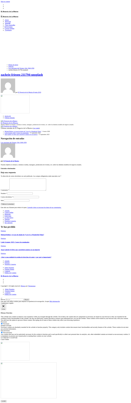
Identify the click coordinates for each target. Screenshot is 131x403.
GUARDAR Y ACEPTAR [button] (9, 338)
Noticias (8, 21)
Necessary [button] (4, 322)
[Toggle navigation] (1, 15)
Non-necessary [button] (5, 330)
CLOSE (4, 401)
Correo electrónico (7, 197)
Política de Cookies (10, 273)
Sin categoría (8, 223)
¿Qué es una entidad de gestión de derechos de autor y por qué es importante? (26, 257)
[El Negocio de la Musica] (9, 121)
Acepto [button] (47, 301)
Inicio (7, 20)
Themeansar (31, 286)
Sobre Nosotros (9, 267)
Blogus (23, 286)
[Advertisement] (65, 49)
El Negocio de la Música (9, 11)
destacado (8, 214)
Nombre (4, 193)
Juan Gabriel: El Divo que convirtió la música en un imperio (21, 134)
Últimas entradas (10, 118)
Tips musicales (10, 25)
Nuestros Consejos (10, 221)
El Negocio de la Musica (25, 92)
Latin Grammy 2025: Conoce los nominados (17, 133)
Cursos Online (9, 28)
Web (2, 200)
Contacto (8, 30)
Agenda (7, 23)
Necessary (6, 324)
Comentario (5, 190)
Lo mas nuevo (9, 217)
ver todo (36, 128)
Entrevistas (8, 27)
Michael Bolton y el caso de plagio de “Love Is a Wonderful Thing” (23, 131)
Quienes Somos (9, 269)
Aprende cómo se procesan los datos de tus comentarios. (44, 207)
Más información (54, 301)
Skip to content (5, 1)
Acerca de (8, 116)
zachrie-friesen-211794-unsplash (22, 74)
